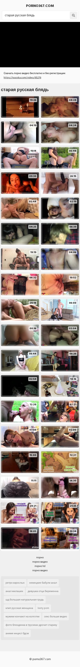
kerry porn (43, 608)
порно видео (40, 562)
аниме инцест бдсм (17, 633)
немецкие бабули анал (43, 583)
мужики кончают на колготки (22, 616)
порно (40, 557)
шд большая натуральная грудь (25, 599)
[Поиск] (73, 15)
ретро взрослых (15, 583)
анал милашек (14, 591)
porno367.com (40, 6)
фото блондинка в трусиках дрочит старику (31, 625)
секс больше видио (55, 616)
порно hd (40, 566)
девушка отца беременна (43, 591)
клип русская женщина (19, 608)
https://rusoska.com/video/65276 (22, 77)
